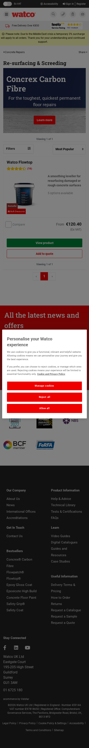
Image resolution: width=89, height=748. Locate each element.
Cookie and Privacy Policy (51, 374)
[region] (44, 374)
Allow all (44, 408)
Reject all (44, 396)
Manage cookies (44, 385)
